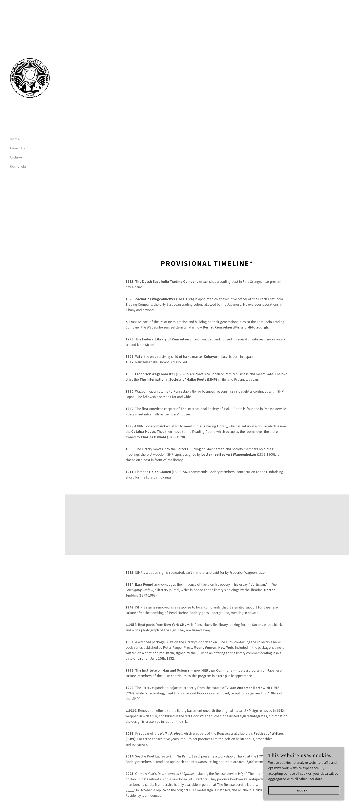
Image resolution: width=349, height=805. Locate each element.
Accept (303, 790)
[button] (37, 148)
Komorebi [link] (18, 166)
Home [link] (15, 139)
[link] (30, 77)
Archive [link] (16, 157)
